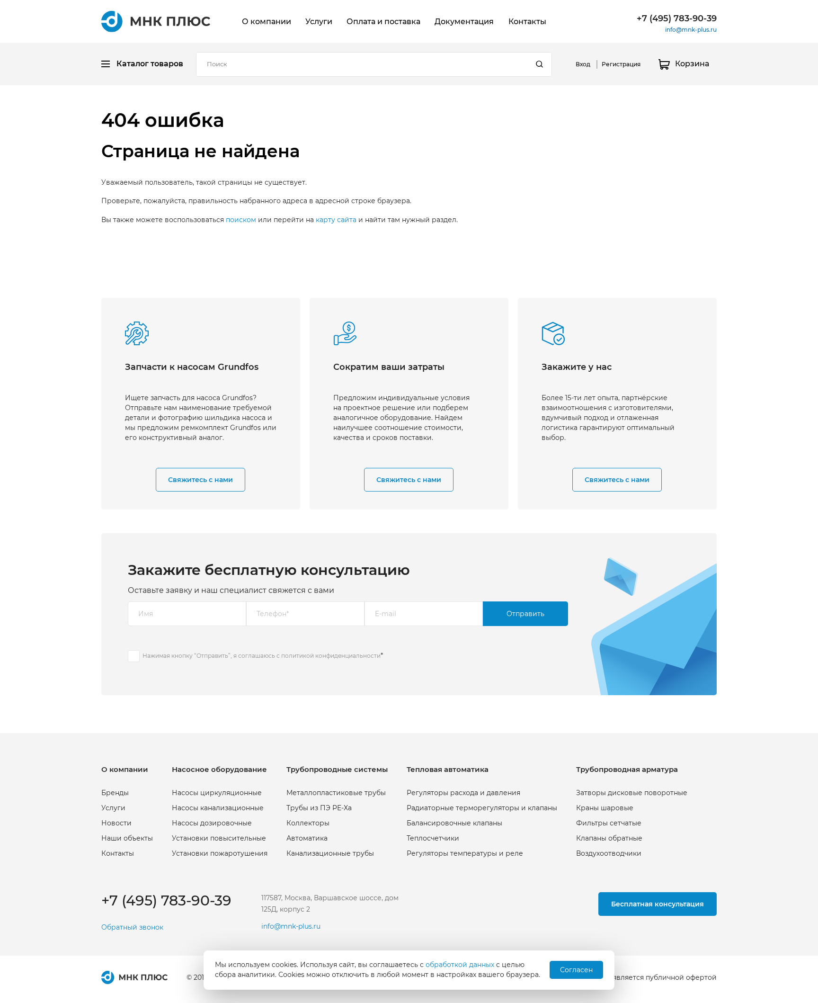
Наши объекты (127, 838)
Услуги (318, 21)
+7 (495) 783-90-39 (677, 18)
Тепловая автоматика (448, 769)
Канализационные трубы (330, 853)
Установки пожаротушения (219, 853)
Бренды (115, 792)
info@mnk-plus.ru (691, 29)
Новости (116, 823)
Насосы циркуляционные (217, 792)
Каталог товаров (149, 63)
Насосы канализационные (218, 808)
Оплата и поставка (383, 21)
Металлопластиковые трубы (336, 792)
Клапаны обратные (609, 838)
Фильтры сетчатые (608, 823)
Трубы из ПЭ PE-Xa (319, 808)
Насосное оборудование (219, 769)
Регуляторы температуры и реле (465, 853)
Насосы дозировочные (212, 823)
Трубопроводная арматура (627, 769)
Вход (583, 64)
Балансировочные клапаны (454, 823)
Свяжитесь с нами (200, 479)
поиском (241, 219)
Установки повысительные (219, 838)
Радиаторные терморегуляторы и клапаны (482, 808)
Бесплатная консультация (657, 904)
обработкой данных (460, 964)
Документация (464, 21)
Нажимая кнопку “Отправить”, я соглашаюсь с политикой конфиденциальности (261, 655)
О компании (266, 21)
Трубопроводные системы (337, 769)
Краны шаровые (604, 808)
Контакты (527, 21)
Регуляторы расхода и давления (463, 792)
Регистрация (621, 64)
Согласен (576, 970)
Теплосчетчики (433, 838)
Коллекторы (307, 823)
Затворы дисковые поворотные (631, 792)
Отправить (525, 613)
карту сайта (336, 219)
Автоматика (307, 838)
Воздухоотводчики (608, 853)
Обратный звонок (132, 927)
